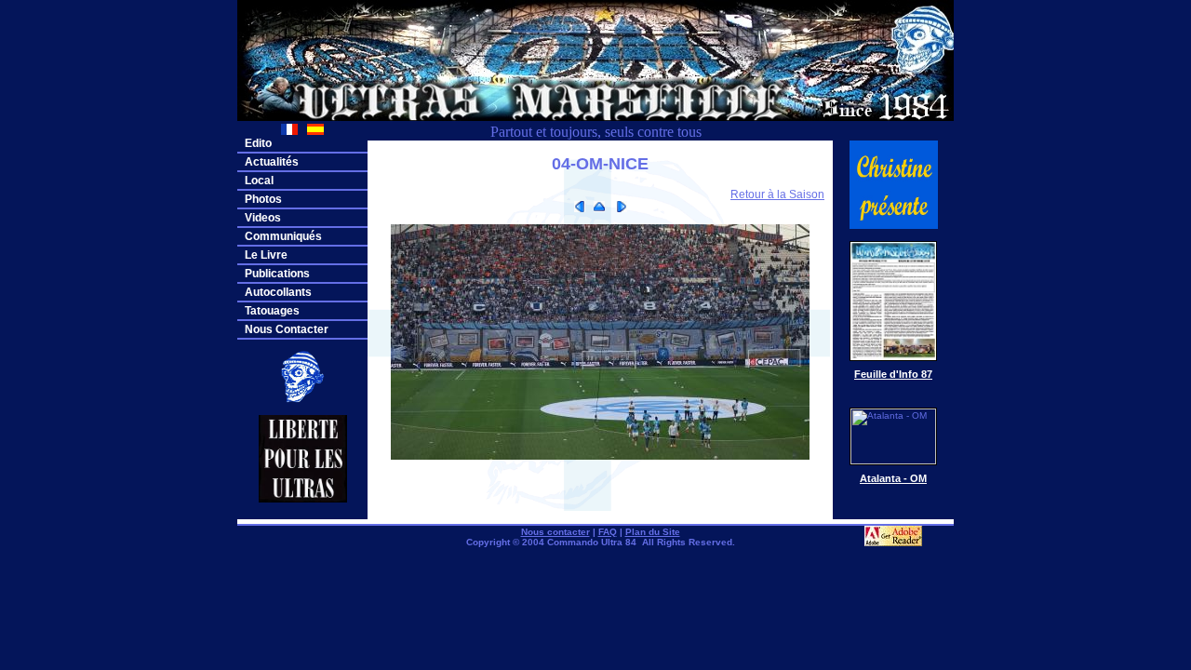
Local (259, 180)
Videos (263, 217)
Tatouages (272, 310)
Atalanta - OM (893, 478)
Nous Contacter (286, 329)
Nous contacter (555, 532)
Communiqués (283, 236)
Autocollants (278, 292)
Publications (277, 273)
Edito (258, 143)
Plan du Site (652, 532)
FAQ (607, 532)
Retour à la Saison (777, 194)
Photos (263, 199)
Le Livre (266, 254)
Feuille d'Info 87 (893, 374)
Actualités (272, 161)
